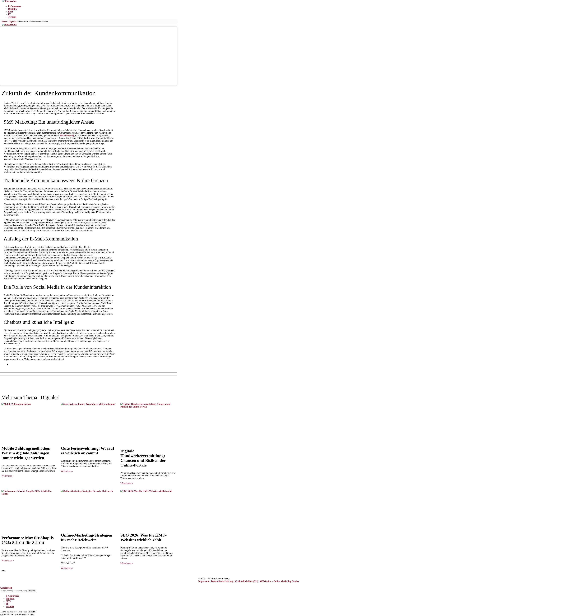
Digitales (12, 22)
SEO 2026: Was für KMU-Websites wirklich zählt (143, 537)
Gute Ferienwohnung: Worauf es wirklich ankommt (87, 450)
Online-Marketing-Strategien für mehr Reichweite (86, 537)
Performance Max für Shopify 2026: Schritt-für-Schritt (27, 540)
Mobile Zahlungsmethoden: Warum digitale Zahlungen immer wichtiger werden (25, 453)
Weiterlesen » (7, 476)
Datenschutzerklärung (222, 581)
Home (4, 22)
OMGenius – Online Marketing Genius (279, 581)
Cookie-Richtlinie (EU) (246, 581)
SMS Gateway (67, 135)
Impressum (203, 581)
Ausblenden (6, 588)
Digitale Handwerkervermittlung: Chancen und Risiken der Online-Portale (142, 458)
